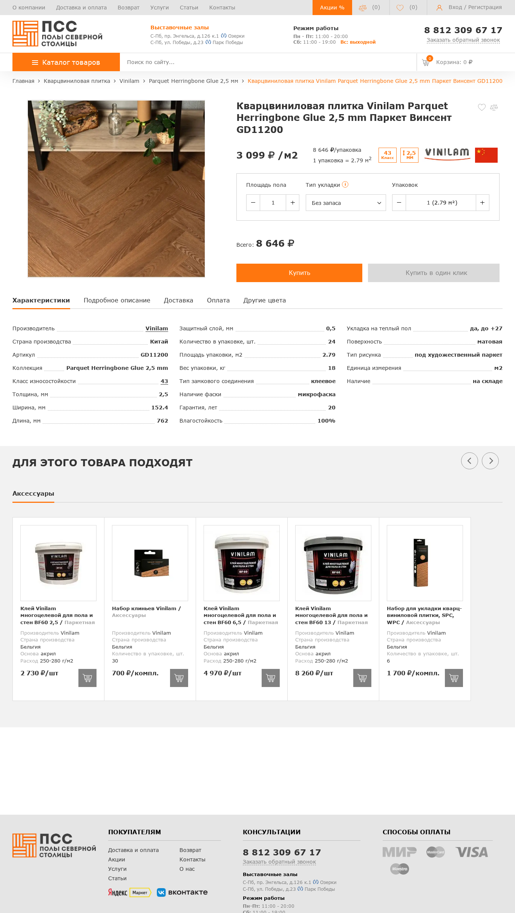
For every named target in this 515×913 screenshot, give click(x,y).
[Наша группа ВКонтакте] (182, 892)
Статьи (189, 7)
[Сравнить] (494, 107)
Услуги (159, 7)
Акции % (332, 7)
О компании (28, 7)
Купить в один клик (436, 272)
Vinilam (157, 328)
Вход (455, 7)
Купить (299, 272)
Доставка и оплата (81, 7)
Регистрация (485, 7)
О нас (187, 869)
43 (164, 381)
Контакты (222, 7)
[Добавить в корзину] (87, 678)
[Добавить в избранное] (481, 107)
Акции (116, 859)
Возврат (128, 7)
